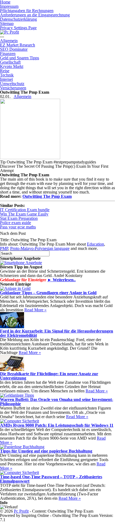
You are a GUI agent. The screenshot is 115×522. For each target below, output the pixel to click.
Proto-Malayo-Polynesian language (40, 248)
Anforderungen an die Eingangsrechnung (35, 15)
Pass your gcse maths (18, 227)
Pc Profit (21, 511)
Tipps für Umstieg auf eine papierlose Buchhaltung (46, 451)
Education (95, 244)
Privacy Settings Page (18, 27)
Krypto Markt (11, 66)
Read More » (35, 310)
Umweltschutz (12, 83)
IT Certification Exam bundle (24, 209)
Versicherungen (13, 88)
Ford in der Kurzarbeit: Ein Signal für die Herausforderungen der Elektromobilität (56, 333)
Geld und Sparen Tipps (19, 58)
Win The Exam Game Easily (24, 214)
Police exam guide (15, 222)
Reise (4, 70)
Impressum (9, 6)
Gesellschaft (10, 62)
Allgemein (9, 40)
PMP (4, 248)
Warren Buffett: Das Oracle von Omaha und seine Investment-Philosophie (56, 401)
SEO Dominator (14, 49)
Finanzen (8, 53)
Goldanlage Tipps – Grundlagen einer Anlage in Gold (48, 292)
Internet (6, 79)
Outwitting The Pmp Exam (47, 196)
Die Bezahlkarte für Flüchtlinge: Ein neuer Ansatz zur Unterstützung (49, 375)
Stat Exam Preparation (19, 218)
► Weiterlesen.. (61, 280)
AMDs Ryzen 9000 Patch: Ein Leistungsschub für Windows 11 (56, 425)
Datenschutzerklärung (18, 19)
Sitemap (7, 23)
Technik (7, 75)
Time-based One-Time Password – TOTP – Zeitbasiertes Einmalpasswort (51, 478)
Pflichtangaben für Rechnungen (26, 10)
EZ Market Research (17, 45)
